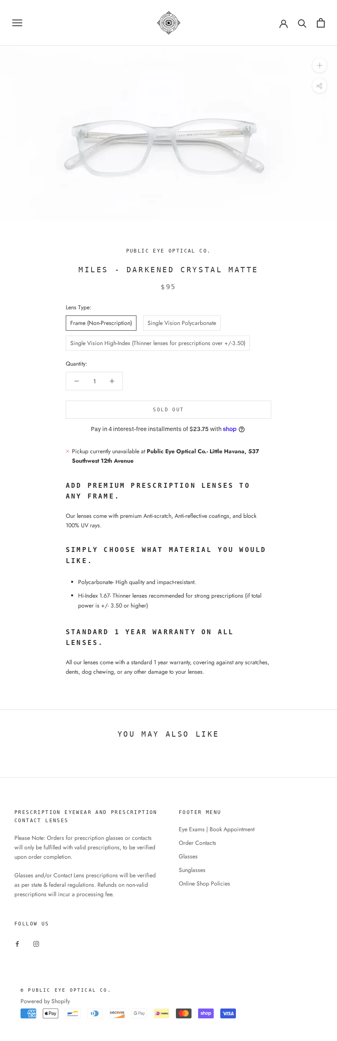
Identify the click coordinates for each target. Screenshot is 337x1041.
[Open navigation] (17, 22)
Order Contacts (197, 843)
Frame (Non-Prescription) (101, 323)
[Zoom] (319, 65)
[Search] (302, 23)
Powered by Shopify (45, 1001)
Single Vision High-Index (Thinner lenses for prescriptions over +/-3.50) (157, 343)
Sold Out (168, 410)
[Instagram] (36, 943)
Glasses (188, 856)
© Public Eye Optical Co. (66, 990)
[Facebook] (17, 943)
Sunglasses (192, 870)
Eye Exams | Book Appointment (216, 829)
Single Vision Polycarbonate (182, 323)
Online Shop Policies (204, 883)
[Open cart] (321, 23)
